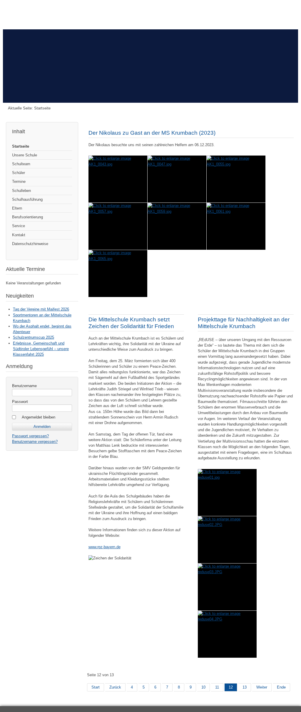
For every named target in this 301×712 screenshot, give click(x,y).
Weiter (261, 687)
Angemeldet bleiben (38, 417)
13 (245, 687)
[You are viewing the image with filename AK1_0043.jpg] (117, 179)
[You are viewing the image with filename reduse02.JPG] (227, 539)
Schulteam (21, 164)
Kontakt (18, 235)
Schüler (18, 173)
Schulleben (21, 190)
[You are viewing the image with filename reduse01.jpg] (227, 492)
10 (203, 687)
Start (95, 687)
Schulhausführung (27, 199)
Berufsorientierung (27, 217)
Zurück (115, 687)
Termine (19, 181)
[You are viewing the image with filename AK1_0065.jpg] (117, 273)
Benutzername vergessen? (35, 441)
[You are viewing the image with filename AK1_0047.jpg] (177, 179)
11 (217, 687)
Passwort (20, 401)
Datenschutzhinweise (30, 244)
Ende (281, 687)
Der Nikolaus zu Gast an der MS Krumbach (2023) (151, 133)
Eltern (17, 208)
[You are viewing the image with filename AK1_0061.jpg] (236, 226)
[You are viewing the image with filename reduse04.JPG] (227, 634)
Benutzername (24, 386)
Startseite (20, 146)
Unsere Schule (24, 155)
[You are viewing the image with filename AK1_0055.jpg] (236, 179)
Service (18, 226)
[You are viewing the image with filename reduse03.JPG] (227, 586)
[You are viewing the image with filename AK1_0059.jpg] (177, 226)
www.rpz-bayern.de (104, 547)
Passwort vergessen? (30, 436)
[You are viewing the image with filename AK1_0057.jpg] (117, 226)
